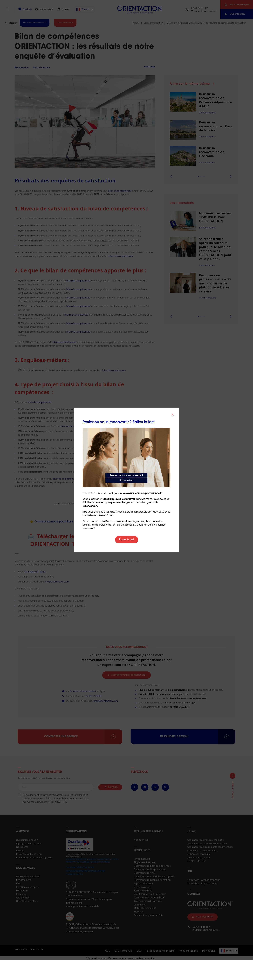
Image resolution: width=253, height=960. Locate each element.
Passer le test (126, 539)
